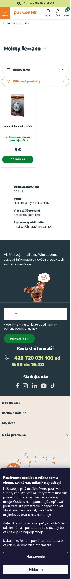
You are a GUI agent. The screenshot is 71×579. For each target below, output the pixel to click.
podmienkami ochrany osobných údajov (31, 326)
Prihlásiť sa (19, 339)
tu (51, 545)
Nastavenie (35, 557)
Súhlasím (35, 569)
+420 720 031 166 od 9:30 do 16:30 (36, 361)
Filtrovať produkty (26, 81)
